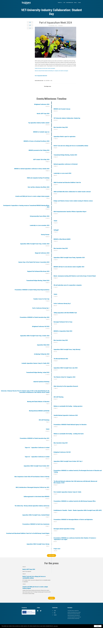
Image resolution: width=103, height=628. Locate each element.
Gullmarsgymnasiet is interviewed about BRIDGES (36, 496)
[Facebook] (37, 611)
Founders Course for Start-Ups (41, 299)
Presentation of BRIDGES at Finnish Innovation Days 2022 (34, 317)
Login (55, 610)
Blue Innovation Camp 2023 (61, 248)
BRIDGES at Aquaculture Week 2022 (63, 331)
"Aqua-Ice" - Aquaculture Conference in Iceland (37, 447)
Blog (54, 612)
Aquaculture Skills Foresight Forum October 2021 (36, 466)
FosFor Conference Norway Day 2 (62, 303)
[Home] (26, 2)
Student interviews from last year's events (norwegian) (45, 68)
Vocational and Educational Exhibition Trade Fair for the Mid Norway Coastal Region (27, 533)
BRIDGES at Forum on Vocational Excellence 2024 (36, 141)
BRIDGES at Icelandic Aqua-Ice (41, 132)
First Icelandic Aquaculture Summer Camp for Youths (67, 492)
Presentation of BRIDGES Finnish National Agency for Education (70, 424)
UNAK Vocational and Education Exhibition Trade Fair (67, 182)
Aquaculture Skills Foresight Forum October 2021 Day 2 (68, 461)
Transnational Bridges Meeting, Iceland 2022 (37, 372)
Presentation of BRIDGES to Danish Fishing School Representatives (32, 289)
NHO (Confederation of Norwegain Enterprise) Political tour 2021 (32, 487)
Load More (51, 598)
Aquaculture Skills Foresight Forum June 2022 (66, 368)
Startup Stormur (45, 234)
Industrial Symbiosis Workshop (41, 381)
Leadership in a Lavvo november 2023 (39, 225)
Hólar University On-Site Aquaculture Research (66, 386)
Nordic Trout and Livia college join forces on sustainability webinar (71, 145)
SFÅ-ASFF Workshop (44, 420)
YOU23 (55, 294)
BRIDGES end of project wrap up (62, 109)
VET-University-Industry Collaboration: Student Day (67, 118)
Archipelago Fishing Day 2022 (41, 354)
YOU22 (47, 429)
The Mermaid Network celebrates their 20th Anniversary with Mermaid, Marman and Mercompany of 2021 (75, 482)
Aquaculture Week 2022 (43, 345)
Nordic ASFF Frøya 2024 (43, 113)
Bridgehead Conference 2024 (41, 104)
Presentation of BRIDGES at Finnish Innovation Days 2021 (34, 438)
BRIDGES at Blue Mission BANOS (62, 239)
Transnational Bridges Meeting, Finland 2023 (37, 280)
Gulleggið (56, 230)
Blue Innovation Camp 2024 (61, 127)
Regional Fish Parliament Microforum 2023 (38, 271)
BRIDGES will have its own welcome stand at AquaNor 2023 (69, 267)
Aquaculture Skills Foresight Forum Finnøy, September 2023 (69, 257)
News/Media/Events (69, 2)
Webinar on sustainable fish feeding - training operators (68, 406)
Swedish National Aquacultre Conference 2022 (66, 415)
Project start (57, 548)
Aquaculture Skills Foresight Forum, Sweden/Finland (35, 515)
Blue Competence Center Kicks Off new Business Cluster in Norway (32, 476)
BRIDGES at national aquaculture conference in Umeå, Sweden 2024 (31, 168)
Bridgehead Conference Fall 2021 (62, 452)
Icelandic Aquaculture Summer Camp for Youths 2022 (35, 363)
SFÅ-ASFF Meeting (58, 397)
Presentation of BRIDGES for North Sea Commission (35, 524)
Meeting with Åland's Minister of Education (38, 401)
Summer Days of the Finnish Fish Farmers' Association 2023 (33, 262)
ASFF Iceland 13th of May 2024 (41, 159)
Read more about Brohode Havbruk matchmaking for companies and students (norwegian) (51, 70)
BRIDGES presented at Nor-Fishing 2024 (39, 150)
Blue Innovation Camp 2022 (61, 340)
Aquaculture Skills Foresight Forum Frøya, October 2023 (34, 244)
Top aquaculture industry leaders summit (38, 123)
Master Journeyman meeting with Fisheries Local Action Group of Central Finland (75, 276)
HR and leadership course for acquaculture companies (68, 285)
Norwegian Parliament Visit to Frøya (63, 322)
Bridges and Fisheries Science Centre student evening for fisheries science (73, 201)
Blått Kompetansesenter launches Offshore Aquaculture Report (70, 211)
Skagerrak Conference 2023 (42, 253)
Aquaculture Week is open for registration (64, 136)
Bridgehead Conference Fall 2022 (40, 326)
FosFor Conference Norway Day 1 (40, 308)
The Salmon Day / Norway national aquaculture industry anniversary (32, 506)
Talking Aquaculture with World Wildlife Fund (65, 312)
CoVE (64, 2)
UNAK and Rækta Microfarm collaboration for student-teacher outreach (72, 191)
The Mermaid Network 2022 (61, 358)
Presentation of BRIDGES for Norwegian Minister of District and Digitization (73, 519)
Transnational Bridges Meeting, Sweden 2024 (65, 155)
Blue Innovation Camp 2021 (61, 443)
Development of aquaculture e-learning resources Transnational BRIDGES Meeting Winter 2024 (26, 206)
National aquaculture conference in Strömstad (65, 164)
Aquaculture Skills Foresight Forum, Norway (38, 544)
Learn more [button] (55, 626)
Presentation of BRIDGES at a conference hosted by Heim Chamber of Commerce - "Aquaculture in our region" (75, 538)
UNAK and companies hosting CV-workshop (38, 178)
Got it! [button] (98, 626)
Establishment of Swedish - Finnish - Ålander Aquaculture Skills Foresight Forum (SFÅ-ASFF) (78, 510)
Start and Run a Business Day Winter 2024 (38, 187)
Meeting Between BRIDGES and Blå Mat (39, 411)
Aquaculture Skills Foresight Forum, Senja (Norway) (67, 349)
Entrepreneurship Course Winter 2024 (39, 216)
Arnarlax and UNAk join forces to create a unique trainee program (32, 196)
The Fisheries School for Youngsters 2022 (64, 377)
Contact (79, 2)
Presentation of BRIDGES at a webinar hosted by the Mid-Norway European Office (75, 501)
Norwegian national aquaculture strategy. (64, 528)
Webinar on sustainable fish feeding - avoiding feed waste (69, 433)
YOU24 (55, 221)
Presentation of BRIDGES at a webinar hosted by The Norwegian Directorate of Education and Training (78, 471)
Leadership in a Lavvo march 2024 (62, 173)
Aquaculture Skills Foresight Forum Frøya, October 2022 (34, 335)
